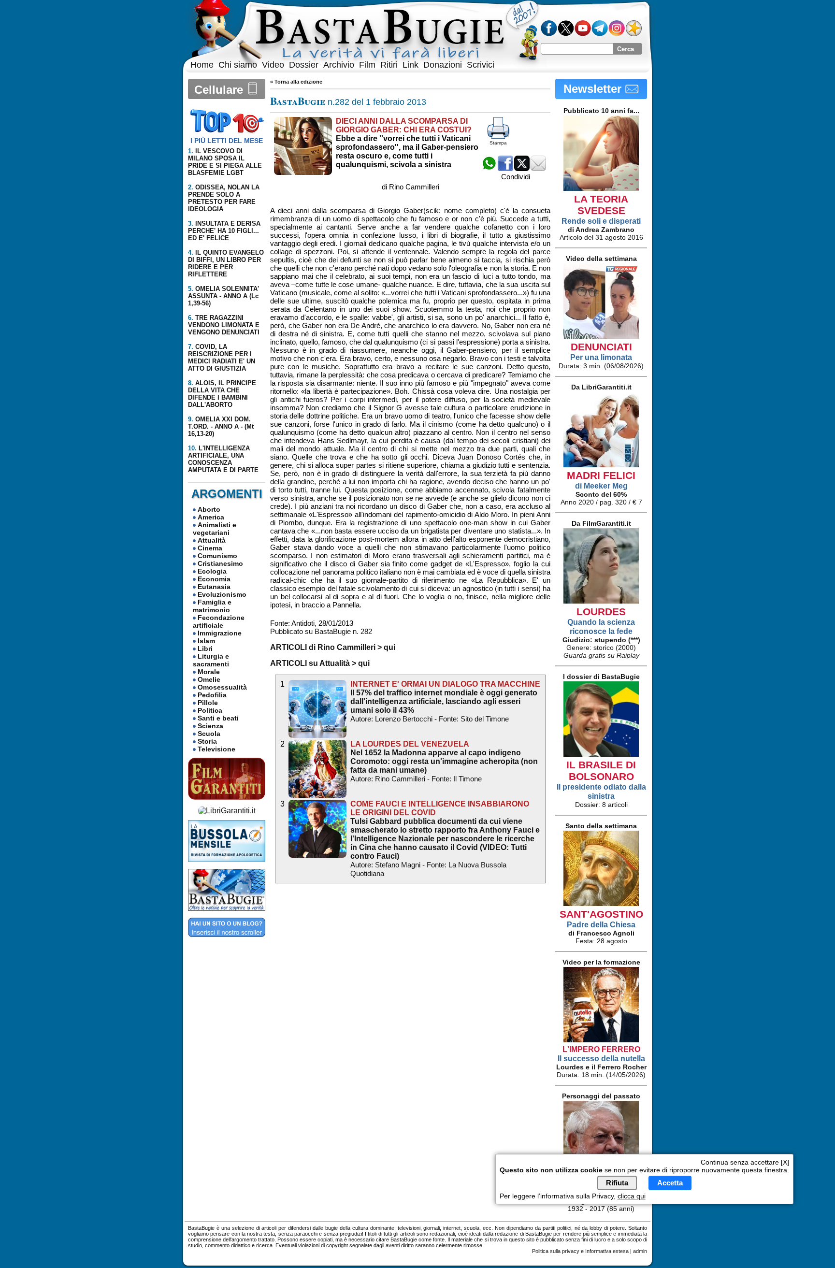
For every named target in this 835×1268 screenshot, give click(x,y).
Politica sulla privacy (555, 1251)
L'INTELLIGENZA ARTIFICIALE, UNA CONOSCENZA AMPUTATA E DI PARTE (223, 459)
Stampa (498, 142)
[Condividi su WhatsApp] (489, 168)
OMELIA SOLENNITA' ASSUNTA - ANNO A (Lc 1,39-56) (223, 296)
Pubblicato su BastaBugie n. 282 (321, 631)
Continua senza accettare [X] (745, 1162)
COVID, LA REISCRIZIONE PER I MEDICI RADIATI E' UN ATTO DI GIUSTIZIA (221, 357)
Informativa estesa (607, 1251)
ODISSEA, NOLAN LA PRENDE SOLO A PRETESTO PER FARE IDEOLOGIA (223, 198)
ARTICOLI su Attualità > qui (320, 663)
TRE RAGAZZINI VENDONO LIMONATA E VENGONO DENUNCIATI (223, 325)
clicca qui (632, 1196)
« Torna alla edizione (296, 82)
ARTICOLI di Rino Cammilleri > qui (332, 647)
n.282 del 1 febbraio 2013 (348, 102)
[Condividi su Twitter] (522, 168)
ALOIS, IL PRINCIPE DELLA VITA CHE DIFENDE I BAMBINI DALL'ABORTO (222, 393)
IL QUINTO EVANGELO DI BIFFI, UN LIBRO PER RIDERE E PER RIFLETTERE (226, 263)
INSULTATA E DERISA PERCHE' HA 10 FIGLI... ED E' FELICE (224, 231)
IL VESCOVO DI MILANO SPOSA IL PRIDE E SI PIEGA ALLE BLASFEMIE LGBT (225, 161)
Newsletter (594, 88)
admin (640, 1251)
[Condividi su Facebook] (505, 168)
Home (202, 65)
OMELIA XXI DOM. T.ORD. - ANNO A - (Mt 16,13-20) (221, 426)
